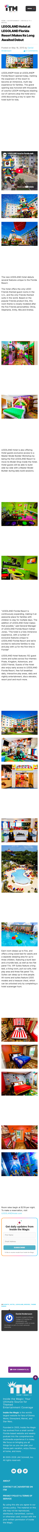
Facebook (19, 1471)
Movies (4, 22)
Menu (30, 8)
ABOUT (6, 1481)
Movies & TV (26, 20)
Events (6, 1304)
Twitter (25, 1471)
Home (3, 20)
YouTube (13, 1471)
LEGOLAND (19, 1304)
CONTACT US (9, 1487)
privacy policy (9, 1507)
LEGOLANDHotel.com (11, 1213)
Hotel (12, 1304)
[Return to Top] (35, 1377)
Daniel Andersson (24, 1314)
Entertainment (13, 20)
